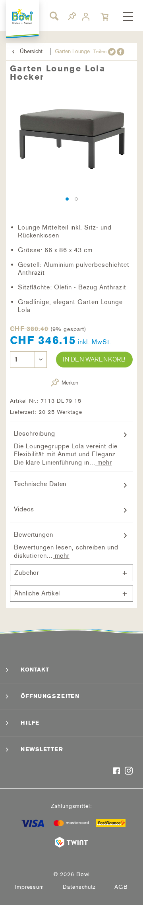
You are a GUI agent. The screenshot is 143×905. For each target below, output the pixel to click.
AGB (121, 887)
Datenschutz (79, 887)
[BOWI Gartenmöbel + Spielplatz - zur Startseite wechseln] (22, 16)
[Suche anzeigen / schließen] (54, 16)
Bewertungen (33, 534)
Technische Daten (40, 484)
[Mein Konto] (87, 16)
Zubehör (26, 572)
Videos (24, 509)
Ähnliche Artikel (37, 593)
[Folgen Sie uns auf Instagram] (129, 771)
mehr (103, 462)
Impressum (29, 887)
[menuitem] (128, 17)
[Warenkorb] (105, 16)
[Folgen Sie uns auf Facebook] (116, 771)
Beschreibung (34, 433)
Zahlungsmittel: (71, 806)
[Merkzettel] (72, 17)
